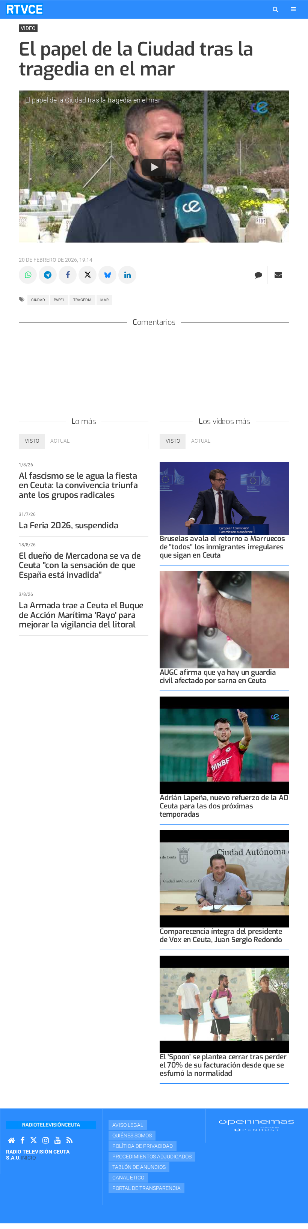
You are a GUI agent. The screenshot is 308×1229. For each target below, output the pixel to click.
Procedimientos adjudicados (152, 1157)
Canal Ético (128, 1178)
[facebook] (22, 1140)
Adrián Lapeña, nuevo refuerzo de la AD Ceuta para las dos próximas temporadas (224, 806)
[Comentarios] (258, 275)
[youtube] (57, 1140)
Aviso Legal (127, 1125)
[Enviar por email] (278, 275)
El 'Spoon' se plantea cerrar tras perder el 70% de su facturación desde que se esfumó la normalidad (223, 1065)
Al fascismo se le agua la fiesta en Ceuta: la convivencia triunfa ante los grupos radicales (78, 485)
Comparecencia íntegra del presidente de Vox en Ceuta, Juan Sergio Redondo (221, 935)
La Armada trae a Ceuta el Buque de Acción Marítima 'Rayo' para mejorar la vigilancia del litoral (81, 615)
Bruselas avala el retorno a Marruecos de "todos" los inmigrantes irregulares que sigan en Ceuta (222, 547)
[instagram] (45, 1140)
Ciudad (38, 300)
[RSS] (69, 1140)
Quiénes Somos (132, 1135)
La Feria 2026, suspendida (68, 525)
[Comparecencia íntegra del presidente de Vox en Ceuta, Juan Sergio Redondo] (224, 878)
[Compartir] (28, 275)
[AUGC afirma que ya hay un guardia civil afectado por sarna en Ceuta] (224, 619)
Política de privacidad (142, 1146)
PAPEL (59, 300)
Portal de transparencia (146, 1188)
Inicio (28, 1158)
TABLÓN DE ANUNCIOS (139, 1167)
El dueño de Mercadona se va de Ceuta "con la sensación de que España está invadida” (79, 565)
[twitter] (33, 1140)
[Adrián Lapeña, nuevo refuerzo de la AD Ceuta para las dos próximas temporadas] (224, 745)
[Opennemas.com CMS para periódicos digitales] (256, 1125)
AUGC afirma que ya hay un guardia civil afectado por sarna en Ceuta (218, 676)
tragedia (82, 300)
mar (104, 300)
